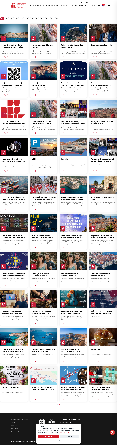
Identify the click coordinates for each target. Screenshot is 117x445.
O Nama (13, 422)
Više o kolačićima (64, 432)
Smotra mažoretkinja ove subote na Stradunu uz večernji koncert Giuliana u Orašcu (44, 199)
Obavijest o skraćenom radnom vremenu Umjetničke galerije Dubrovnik (101, 85)
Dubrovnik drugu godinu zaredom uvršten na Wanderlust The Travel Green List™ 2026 (102, 237)
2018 (42, 18)
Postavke (58, 440)
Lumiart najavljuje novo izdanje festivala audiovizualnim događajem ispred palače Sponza (14, 161)
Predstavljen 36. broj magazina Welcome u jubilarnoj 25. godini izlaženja (12, 313)
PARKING (35, 159)
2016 (52, 18)
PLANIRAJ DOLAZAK (77, 5)
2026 (2, 18)
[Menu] (108, 5)
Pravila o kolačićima (16, 432)
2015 (57, 18)
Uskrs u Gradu (96, 349)
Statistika (64, 159)
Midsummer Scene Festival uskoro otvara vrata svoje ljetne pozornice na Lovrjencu (13, 275)
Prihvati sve (48, 436)
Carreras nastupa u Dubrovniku (101, 45)
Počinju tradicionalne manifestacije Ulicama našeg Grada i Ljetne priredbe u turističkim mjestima (103, 161)
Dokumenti (97, 5)
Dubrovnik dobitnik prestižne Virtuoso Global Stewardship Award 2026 (73, 85)
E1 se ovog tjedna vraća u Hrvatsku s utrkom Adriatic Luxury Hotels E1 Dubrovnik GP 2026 (13, 199)
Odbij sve (69, 436)
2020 (32, 18)
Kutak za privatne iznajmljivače (19, 419)
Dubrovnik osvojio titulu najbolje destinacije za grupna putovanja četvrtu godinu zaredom (12, 351)
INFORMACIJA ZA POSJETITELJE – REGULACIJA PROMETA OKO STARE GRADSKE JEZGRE (43, 389)
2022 (22, 18)
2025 (7, 18)
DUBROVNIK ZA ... (66, 5)
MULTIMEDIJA (89, 5)
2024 (12, 18)
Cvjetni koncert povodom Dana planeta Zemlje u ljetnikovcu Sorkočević (71, 313)
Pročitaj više (5, 57)
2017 (47, 18)
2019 (37, 18)
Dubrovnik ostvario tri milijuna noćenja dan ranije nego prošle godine (12, 47)
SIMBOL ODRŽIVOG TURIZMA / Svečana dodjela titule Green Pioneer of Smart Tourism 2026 (101, 389)
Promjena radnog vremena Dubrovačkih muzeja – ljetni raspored (70, 351)
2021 (27, 18)
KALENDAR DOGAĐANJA (52, 5)
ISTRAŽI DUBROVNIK (38, 5)
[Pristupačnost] (112, 432)
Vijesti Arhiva (14, 428)
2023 (17, 18)
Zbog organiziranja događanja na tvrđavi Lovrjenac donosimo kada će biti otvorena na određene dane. (73, 199)
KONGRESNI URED (84, 2)
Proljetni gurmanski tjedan (10, 387)
